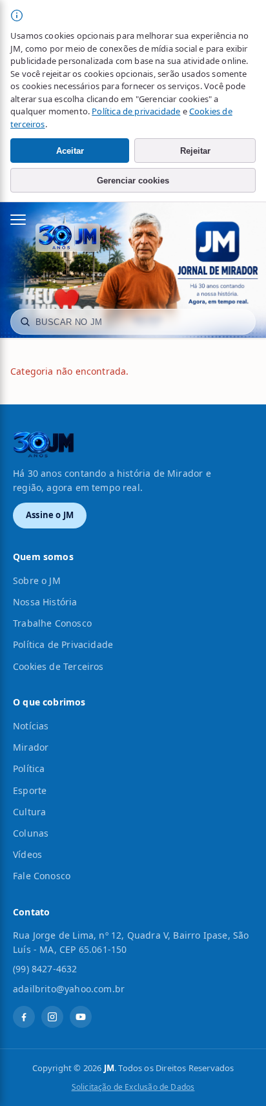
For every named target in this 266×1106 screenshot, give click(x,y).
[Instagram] (52, 1017)
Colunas (30, 833)
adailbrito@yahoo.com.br (69, 989)
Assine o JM (50, 515)
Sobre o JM (37, 580)
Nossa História (45, 602)
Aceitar (70, 151)
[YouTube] (81, 1017)
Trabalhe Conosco (52, 623)
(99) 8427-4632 (45, 969)
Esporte (29, 790)
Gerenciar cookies (133, 180)
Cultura (29, 812)
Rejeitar (195, 151)
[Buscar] (25, 322)
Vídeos (27, 854)
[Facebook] (24, 1017)
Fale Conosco (41, 876)
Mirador (30, 747)
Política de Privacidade (63, 644)
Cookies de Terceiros (58, 666)
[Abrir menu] (24, 219)
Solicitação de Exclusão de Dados (133, 1086)
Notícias (30, 726)
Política (29, 768)
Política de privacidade (136, 111)
